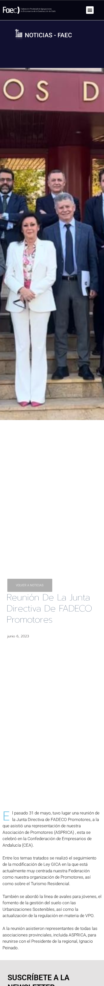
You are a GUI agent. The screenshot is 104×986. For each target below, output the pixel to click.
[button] (90, 10)
